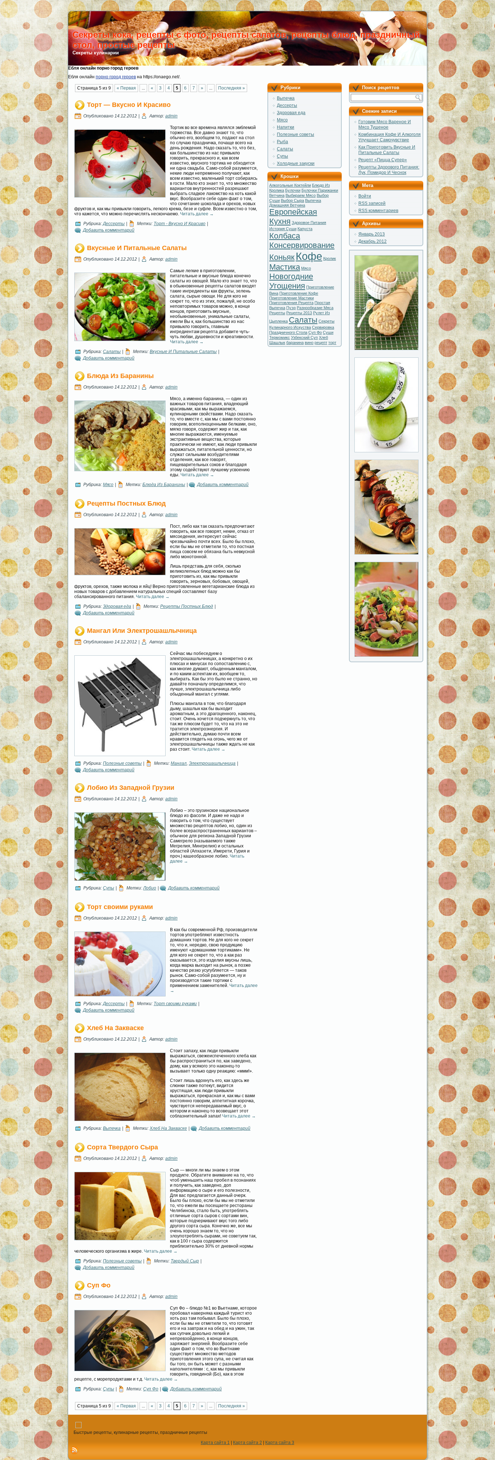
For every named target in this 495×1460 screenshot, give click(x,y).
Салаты (112, 351)
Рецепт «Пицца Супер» (382, 159)
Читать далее (197, 213)
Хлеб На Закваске (115, 1028)
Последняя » (231, 88)
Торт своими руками (120, 907)
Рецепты (277, 313)
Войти (364, 196)
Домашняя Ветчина (287, 205)
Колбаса (284, 235)
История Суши (282, 229)
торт (332, 342)
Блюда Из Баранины (120, 375)
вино (309, 342)
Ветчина (276, 195)
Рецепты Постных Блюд (126, 503)
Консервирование (301, 245)
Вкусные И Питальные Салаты (137, 248)
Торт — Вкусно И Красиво (129, 104)
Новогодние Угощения (291, 281)
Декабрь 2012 (372, 241)
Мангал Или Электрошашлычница (142, 630)
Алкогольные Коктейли (290, 185)
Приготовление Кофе (298, 293)
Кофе (309, 256)
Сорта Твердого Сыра (122, 1147)
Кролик (329, 258)
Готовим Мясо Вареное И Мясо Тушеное (384, 124)
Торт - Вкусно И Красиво (179, 223)
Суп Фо (99, 1285)
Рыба (282, 141)
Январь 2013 (371, 234)
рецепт (321, 342)
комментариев (378, 210)
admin (171, 116)
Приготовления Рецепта (291, 302)
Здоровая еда (117, 606)
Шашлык (277, 342)
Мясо (108, 484)
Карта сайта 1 (215, 1442)
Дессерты (114, 223)
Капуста (305, 229)
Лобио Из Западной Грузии (130, 787)
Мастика (284, 266)
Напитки (285, 127)
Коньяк (282, 257)
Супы (108, 888)
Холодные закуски (296, 163)
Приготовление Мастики (291, 298)
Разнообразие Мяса (315, 308)
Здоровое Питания (309, 222)
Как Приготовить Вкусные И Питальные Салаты (386, 150)
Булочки (292, 190)
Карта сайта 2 (247, 1442)
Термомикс (279, 337)
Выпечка (112, 1128)
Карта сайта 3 (279, 1442)
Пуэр (291, 308)
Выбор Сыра (292, 200)
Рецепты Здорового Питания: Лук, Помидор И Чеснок (388, 170)
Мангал (179, 763)
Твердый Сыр (185, 1261)
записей (372, 203)
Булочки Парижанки (319, 190)
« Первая (126, 88)
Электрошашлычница (212, 763)
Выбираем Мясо (301, 195)
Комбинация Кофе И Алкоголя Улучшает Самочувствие (389, 137)
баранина (295, 342)
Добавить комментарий (108, 230)
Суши (328, 332)
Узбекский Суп (304, 337)
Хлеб (323, 337)
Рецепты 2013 (299, 313)
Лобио (149, 888)
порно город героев (116, 76)
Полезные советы (122, 763)
